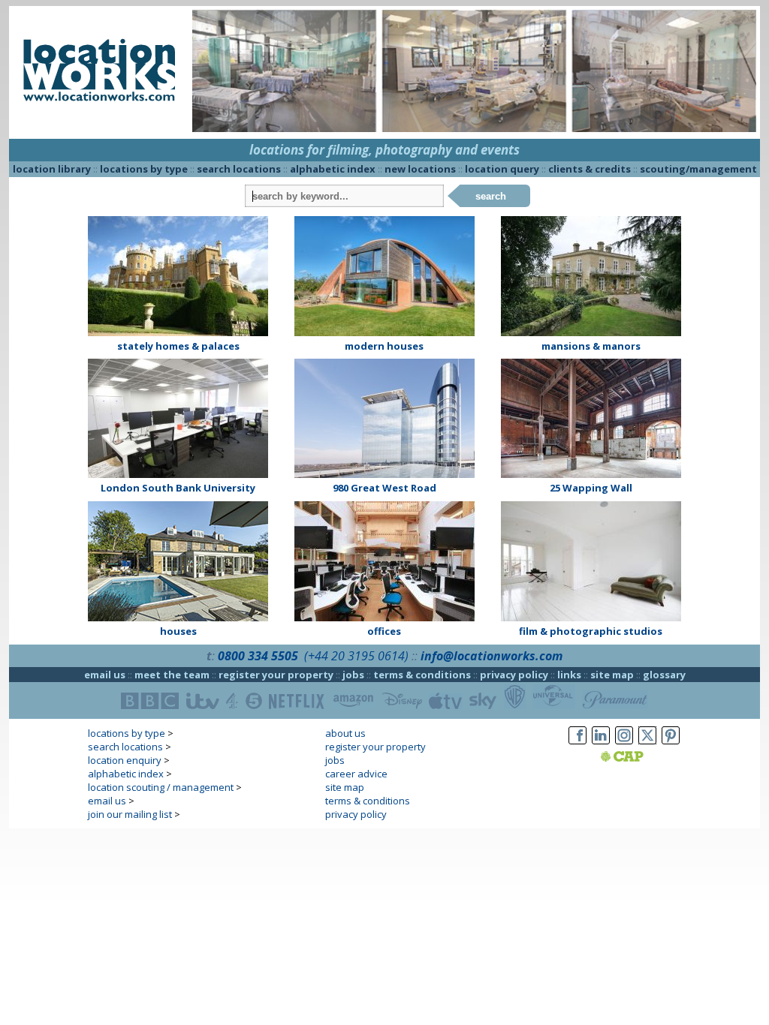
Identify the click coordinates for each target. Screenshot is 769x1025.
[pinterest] (670, 744)
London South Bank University (178, 487)
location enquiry (124, 760)
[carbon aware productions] (641, 758)
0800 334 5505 (258, 656)
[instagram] (624, 744)
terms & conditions (422, 674)
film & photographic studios (590, 631)
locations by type (144, 169)
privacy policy (514, 674)
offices (384, 631)
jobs (353, 674)
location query (502, 169)
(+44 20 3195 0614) (356, 656)
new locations (420, 169)
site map (612, 674)
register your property (276, 674)
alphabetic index (332, 169)
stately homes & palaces (178, 346)
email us (104, 674)
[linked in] (600, 744)
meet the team (172, 674)
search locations (239, 169)
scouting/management (698, 169)
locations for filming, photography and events (384, 149)
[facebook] (577, 744)
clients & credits (589, 169)
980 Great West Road (384, 487)
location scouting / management (161, 787)
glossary (664, 674)
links (569, 674)
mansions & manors (591, 346)
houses (178, 631)
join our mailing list (130, 814)
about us (345, 733)
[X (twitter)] (647, 744)
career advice (356, 773)
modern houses (384, 346)
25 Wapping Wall (591, 487)
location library (52, 169)
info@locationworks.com (491, 656)
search (490, 196)
